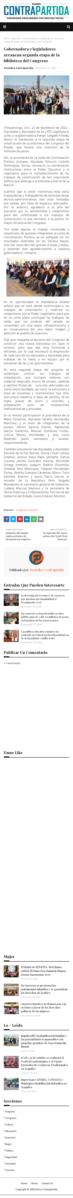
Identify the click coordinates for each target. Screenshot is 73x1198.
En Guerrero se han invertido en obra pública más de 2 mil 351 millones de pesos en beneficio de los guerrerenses (45, 617)
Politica (9, 1150)
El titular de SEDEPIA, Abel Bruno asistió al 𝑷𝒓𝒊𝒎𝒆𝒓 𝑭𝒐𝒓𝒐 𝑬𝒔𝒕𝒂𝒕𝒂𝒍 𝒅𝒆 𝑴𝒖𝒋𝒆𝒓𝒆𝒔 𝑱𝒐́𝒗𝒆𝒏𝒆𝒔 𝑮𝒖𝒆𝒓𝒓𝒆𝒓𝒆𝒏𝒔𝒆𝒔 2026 (43, 970)
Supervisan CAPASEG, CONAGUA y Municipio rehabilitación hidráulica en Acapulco (44, 1083)
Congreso (21, 510)
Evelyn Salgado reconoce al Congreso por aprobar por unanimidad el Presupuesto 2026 (43, 599)
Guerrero (16, 38)
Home (24, 1183)
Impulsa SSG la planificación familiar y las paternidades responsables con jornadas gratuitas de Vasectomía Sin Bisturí (44, 1041)
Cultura (9, 1124)
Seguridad (11, 1157)
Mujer (8, 1144)
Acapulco (10, 1111)
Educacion (10, 1131)
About (34, 1183)
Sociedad (10, 1163)
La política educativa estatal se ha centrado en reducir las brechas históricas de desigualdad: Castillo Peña (45, 635)
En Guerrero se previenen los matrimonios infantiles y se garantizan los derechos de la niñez (44, 989)
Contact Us (47, 1183)
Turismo (9, 1170)
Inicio (7, 38)
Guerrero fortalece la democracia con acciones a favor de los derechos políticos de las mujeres (43, 1007)
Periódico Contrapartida (18, 68)
